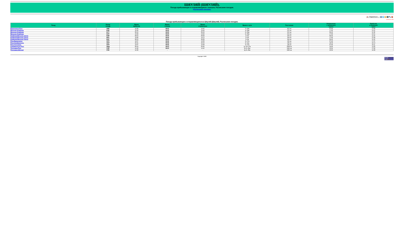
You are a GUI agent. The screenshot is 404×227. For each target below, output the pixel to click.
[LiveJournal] (390, 17)
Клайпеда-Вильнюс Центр (19, 36)
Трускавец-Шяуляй (17, 50)
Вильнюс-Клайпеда (17, 30)
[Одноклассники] (385, 17)
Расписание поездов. (202, 9)
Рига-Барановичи (16, 41)
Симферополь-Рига (17, 46)
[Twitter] (383, 17)
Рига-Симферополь (17, 43)
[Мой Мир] (388, 17)
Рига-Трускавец (16, 45)
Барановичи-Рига (16, 28)
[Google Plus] (392, 17)
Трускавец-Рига (16, 48)
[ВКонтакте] (381, 17)
